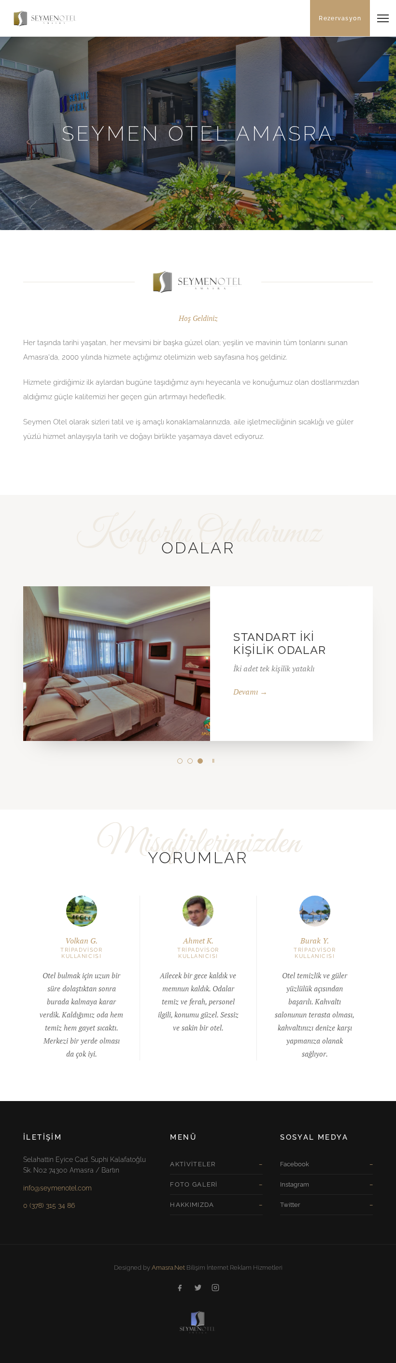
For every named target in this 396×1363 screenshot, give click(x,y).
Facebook (294, 1164)
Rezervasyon (340, 18)
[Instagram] (215, 1288)
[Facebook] (180, 1288)
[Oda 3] (200, 761)
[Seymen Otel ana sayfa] (40, 18)
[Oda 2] (190, 761)
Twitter (290, 1204)
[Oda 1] (180, 761)
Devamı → (250, 691)
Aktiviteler (192, 1164)
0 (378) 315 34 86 (49, 1205)
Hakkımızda (192, 1204)
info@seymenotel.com (57, 1188)
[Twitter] (198, 1288)
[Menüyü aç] (383, 18)
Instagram (294, 1184)
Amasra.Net (168, 1267)
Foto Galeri (193, 1184)
